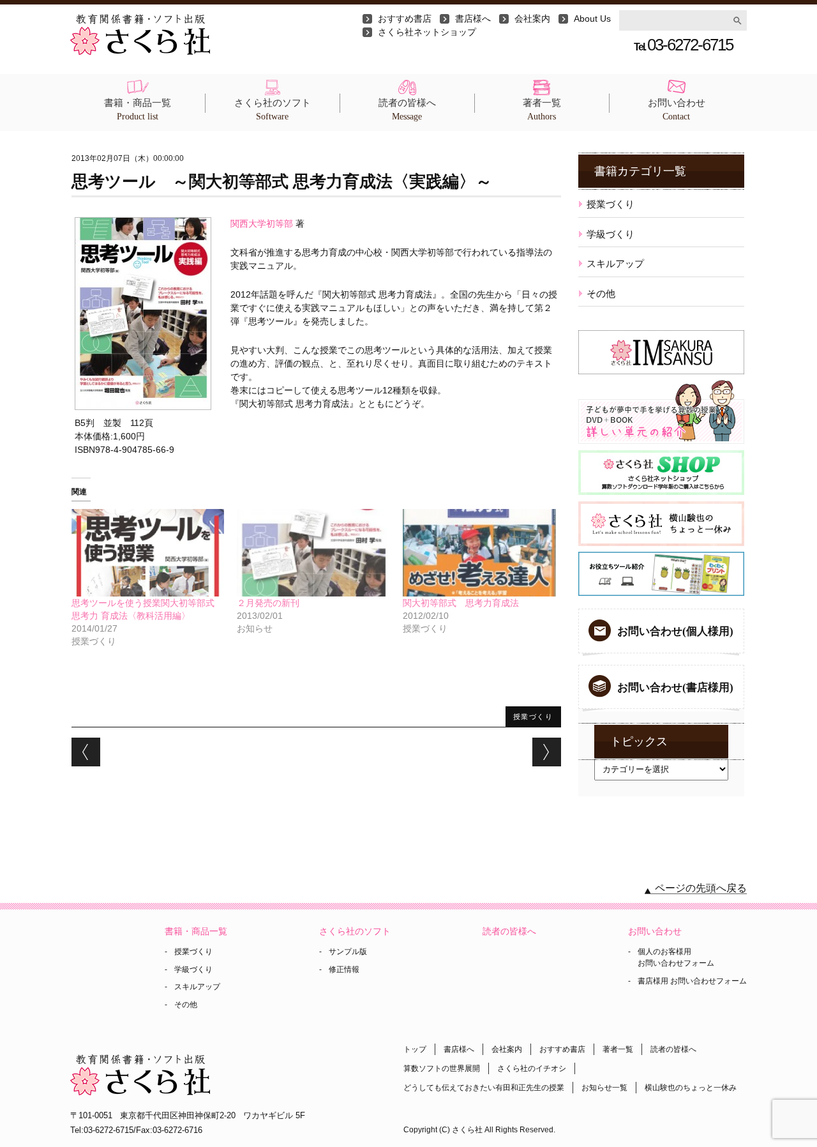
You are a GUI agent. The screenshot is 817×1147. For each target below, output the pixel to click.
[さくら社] (140, 20)
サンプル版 (348, 951)
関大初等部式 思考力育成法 (461, 603)
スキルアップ (615, 263)
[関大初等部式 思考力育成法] (479, 552)
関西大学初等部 (261, 223)
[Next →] (546, 752)
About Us (592, 18)
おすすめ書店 (404, 18)
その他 (601, 293)
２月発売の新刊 (268, 603)
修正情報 (344, 969)
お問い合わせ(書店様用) (675, 687)
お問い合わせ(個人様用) (675, 631)
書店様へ (473, 18)
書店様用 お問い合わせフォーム (692, 980)
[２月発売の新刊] (313, 552)
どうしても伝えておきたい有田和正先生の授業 (483, 1087)
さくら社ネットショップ (427, 32)
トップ (414, 1049)
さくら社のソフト (272, 109)
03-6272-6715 (683, 44)
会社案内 (532, 18)
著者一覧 (542, 109)
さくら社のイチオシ (531, 1068)
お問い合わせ (676, 109)
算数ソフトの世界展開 (441, 1068)
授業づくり (533, 716)
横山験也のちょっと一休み (691, 1087)
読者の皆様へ (407, 109)
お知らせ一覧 (604, 1087)
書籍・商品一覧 (137, 109)
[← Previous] (85, 752)
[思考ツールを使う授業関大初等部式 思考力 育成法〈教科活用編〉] (148, 552)
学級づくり (610, 234)
